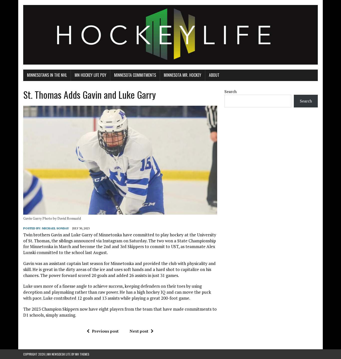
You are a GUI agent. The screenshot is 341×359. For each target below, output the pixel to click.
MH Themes (82, 354)
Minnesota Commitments (135, 75)
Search (230, 91)
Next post (139, 331)
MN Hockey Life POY (90, 75)
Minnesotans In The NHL (47, 75)
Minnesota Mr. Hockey (182, 75)
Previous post (105, 331)
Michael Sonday (55, 228)
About (214, 75)
